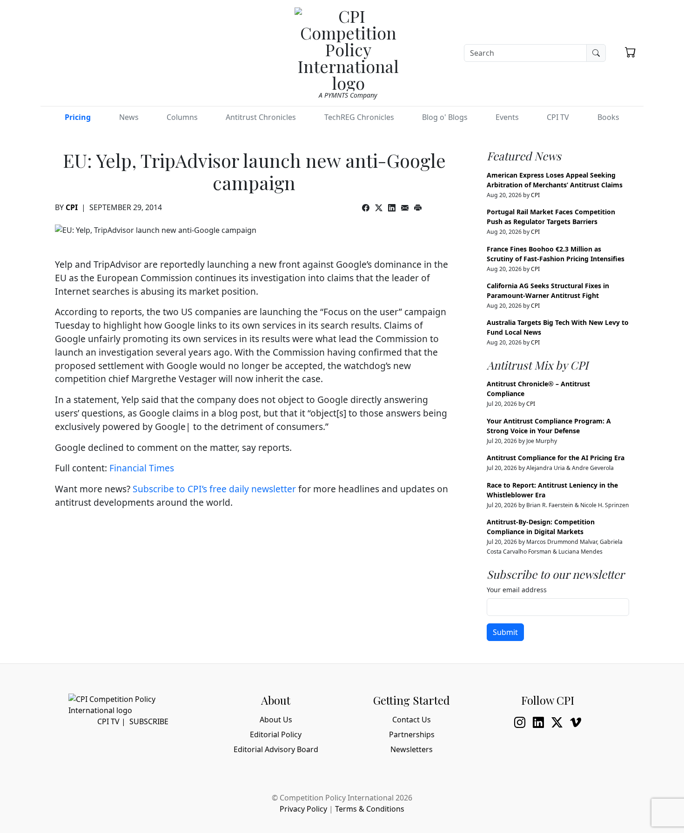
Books (608, 117)
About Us (276, 719)
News (129, 117)
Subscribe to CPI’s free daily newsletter (214, 489)
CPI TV (558, 117)
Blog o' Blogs (445, 117)
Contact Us (411, 719)
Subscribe (148, 721)
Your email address (517, 589)
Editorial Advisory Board (276, 749)
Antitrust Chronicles (261, 117)
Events (507, 117)
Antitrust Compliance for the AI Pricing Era (555, 457)
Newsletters (411, 749)
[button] (630, 52)
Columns (182, 117)
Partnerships (412, 734)
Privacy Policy (303, 809)
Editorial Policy (276, 734)
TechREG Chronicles (359, 117)
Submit (505, 632)
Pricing (78, 117)
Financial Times (141, 468)
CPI (72, 207)
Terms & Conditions (369, 809)
